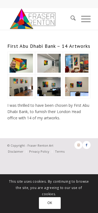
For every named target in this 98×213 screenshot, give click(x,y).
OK (49, 202)
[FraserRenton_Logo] (40, 19)
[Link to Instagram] (78, 145)
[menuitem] (70, 19)
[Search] (70, 19)
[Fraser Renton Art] (21, 63)
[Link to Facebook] (86, 145)
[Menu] (83, 19)
